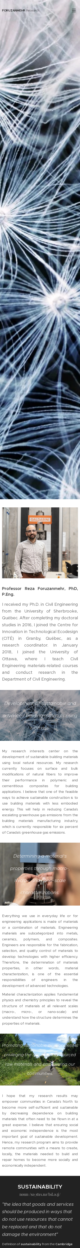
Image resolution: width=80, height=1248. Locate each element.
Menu (74, 10)
